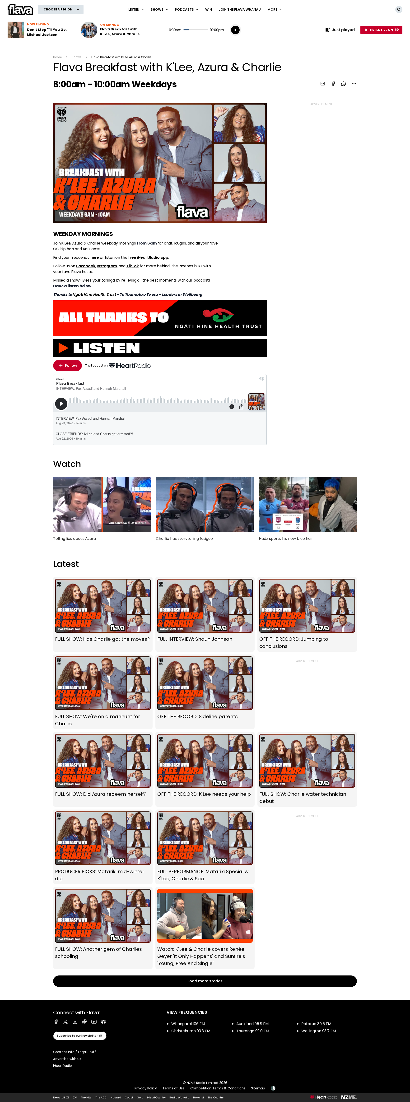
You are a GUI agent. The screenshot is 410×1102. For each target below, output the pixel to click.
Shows (76, 57)
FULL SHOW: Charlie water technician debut (307, 769)
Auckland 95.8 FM (252, 1024)
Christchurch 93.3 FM (190, 1031)
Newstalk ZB (61, 1097)
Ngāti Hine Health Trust (94, 294)
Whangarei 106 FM (188, 1024)
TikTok (132, 266)
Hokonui (198, 1097)
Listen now (111, 30)
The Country (216, 1097)
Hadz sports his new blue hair (308, 511)
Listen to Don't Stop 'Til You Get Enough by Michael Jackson (38, 30)
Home (57, 57)
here (94, 257)
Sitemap (258, 1088)
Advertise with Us (67, 1058)
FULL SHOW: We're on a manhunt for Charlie (103, 692)
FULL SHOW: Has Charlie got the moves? (103, 614)
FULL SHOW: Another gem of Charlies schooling (103, 928)
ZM (75, 1097)
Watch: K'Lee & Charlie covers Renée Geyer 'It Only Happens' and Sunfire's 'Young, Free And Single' (205, 928)
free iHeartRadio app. (148, 257)
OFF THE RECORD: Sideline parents (205, 692)
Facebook (85, 266)
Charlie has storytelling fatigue (205, 511)
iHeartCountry (156, 1097)
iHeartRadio (62, 1065)
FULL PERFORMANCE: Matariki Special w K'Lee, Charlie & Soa (205, 847)
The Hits (86, 1097)
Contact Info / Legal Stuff (74, 1052)
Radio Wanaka (179, 1097)
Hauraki (116, 1097)
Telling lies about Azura (102, 511)
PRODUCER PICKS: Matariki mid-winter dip (103, 847)
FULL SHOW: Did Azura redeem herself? (103, 769)
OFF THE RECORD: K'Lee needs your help (205, 769)
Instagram (107, 266)
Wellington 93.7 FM (318, 1031)
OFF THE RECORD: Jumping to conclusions (307, 614)
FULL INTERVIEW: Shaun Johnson (205, 614)
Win (208, 9)
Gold (140, 1097)
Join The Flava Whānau (240, 9)
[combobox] (354, 84)
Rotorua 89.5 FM (316, 1024)
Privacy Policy (146, 1088)
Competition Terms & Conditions (217, 1088)
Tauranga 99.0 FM (252, 1031)
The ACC (101, 1097)
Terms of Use (174, 1088)
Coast (129, 1097)
